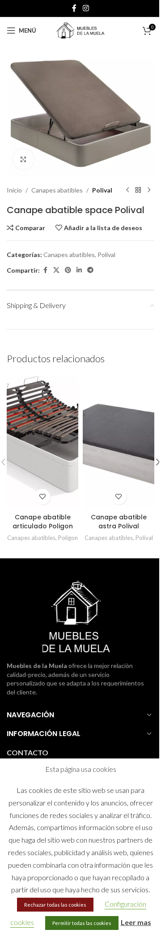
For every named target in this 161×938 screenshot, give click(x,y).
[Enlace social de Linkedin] (79, 270)
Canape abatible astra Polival (119, 522)
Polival (102, 190)
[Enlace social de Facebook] (74, 8)
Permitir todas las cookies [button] (81, 923)
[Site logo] (80, 30)
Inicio (14, 190)
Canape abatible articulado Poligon (43, 522)
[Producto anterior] (127, 190)
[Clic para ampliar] (23, 159)
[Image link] (76, 616)
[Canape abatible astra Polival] (118, 442)
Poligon (68, 537)
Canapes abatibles (57, 190)
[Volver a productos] (138, 190)
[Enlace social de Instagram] (86, 8)
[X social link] (56, 270)
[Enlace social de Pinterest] (68, 270)
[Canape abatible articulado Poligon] (42, 442)
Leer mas (136, 922)
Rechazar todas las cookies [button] (55, 905)
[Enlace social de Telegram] (90, 270)
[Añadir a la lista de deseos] (43, 497)
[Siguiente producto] (149, 190)
